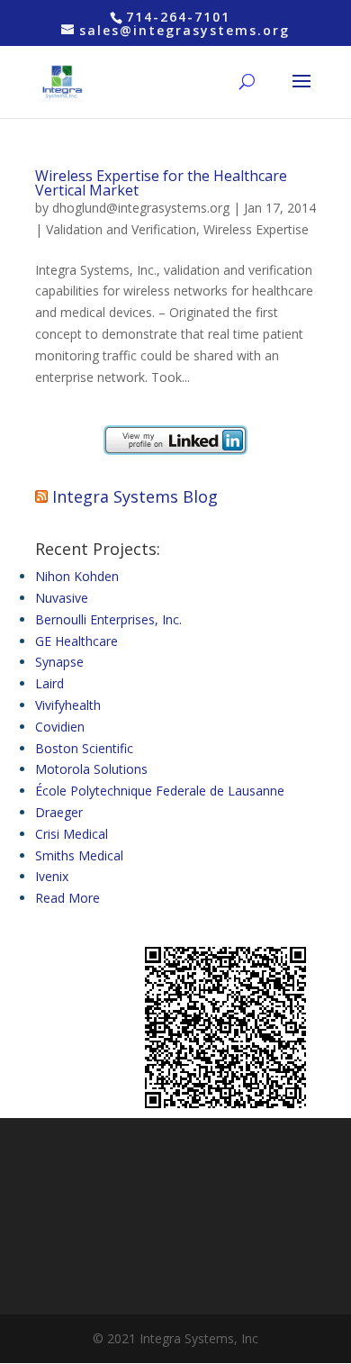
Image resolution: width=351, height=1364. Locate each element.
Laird (49, 683)
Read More (67, 897)
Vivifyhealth (68, 705)
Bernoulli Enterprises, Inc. (108, 619)
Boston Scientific (84, 748)
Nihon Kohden (77, 576)
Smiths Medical (79, 855)
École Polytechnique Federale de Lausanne (159, 790)
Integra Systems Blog (135, 496)
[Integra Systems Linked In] (176, 450)
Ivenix (51, 876)
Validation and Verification (121, 229)
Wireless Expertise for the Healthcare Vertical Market (161, 183)
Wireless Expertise (256, 229)
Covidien (60, 726)
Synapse (59, 661)
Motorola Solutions (91, 768)
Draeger (59, 812)
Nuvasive (61, 597)
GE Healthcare (76, 641)
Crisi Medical (71, 833)
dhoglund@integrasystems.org (141, 207)
